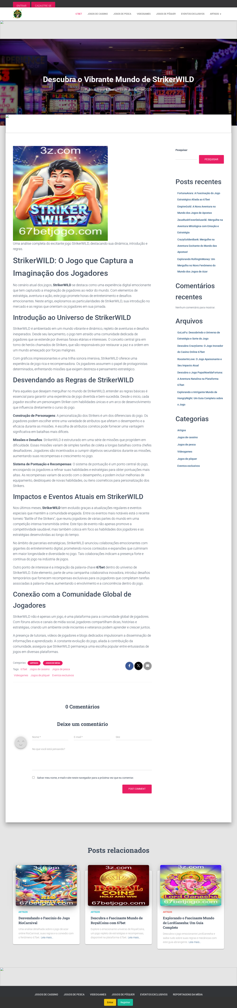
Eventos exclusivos (192, 14)
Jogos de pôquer (166, 14)
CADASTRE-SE (43, 5)
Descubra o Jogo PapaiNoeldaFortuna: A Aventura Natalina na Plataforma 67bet (200, 378)
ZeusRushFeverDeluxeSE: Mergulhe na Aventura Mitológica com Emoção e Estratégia (200, 226)
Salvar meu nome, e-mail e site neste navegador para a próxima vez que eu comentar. (85, 777)
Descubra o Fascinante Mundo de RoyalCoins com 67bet (117, 920)
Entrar (110, 1002)
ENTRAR (21, 5)
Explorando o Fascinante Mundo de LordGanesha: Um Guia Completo (188, 922)
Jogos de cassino (98, 14)
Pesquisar (181, 150)
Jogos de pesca (122, 14)
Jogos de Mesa (53, 663)
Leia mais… (47, 937)
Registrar (125, 1002)
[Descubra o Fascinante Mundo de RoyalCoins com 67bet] (118, 885)
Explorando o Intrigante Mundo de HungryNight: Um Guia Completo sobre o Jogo (200, 398)
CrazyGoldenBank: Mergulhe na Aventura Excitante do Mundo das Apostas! (197, 245)
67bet (79, 14)
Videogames (144, 14)
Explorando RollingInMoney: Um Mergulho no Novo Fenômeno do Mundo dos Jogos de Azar (196, 265)
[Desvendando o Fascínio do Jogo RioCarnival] (46, 885)
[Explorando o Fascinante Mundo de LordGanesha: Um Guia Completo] (190, 885)
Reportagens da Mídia (188, 994)
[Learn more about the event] (118, 29)
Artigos (214, 14)
